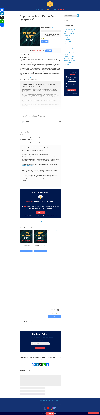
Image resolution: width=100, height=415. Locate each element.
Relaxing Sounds (68, 58)
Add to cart (45, 41)
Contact (57, 400)
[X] (2, 17)
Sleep (66, 54)
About (53, 400)
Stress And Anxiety (70, 56)
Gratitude (67, 39)
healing (33, 324)
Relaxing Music (68, 62)
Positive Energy (69, 48)
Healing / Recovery (32, 25)
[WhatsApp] (2, 21)
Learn (42, 9)
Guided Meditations (69, 31)
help (52, 27)
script (40, 324)
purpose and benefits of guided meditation (37, 113)
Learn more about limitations (27, 165)
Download (48, 9)
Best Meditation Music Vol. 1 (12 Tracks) (32, 127)
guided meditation (28, 324)
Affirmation (68, 35)
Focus (66, 37)
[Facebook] (2, 10)
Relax (38, 9)
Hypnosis (67, 44)
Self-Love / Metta (69, 52)
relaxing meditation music (33, 77)
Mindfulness (68, 46)
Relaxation (67, 50)
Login (55, 9)
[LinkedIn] (2, 14)
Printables (66, 64)
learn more (48, 50)
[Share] (2, 25)
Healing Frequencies (69, 60)
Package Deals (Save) (70, 29)
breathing (22, 324)
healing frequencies (43, 77)
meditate (37, 324)
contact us (26, 183)
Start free (61, 9)
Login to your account (44, 221)
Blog (44, 400)
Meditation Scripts (23, 25)
